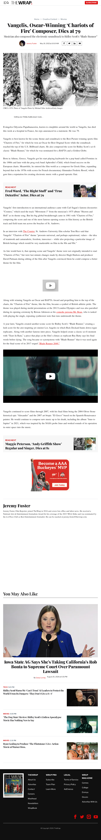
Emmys (85, 792)
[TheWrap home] (21, 2)
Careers (31, 794)
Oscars (85, 797)
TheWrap (33, 775)
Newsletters (33, 803)
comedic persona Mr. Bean (69, 311)
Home (36, 19)
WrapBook (32, 808)
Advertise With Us (89, 802)
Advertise (32, 784)
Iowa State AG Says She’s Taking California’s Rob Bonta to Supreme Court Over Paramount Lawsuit (50, 666)
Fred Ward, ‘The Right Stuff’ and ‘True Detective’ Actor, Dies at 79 (33, 193)
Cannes (85, 783)
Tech (5, 687)
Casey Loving (40, 678)
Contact (31, 789)
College (85, 787)
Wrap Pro (51, 775)
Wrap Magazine (87, 776)
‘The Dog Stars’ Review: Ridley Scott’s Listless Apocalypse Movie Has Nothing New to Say (32, 719)
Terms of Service (71, 779)
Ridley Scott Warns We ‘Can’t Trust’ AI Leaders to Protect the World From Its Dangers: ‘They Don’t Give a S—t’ (33, 692)
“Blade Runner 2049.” (49, 343)
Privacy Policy (70, 784)
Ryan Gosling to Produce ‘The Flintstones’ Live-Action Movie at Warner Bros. (31, 745)
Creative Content (50, 19)
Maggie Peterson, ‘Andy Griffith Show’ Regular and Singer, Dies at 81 (33, 446)
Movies (64, 19)
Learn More (51, 789)
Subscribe (91, 2)
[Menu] (6, 2)
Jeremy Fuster (31, 43)
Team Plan (50, 784)
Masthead (32, 798)
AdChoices (68, 789)
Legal (67, 775)
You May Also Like (20, 593)
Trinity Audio (27, 117)
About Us (32, 779)
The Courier (28, 231)
